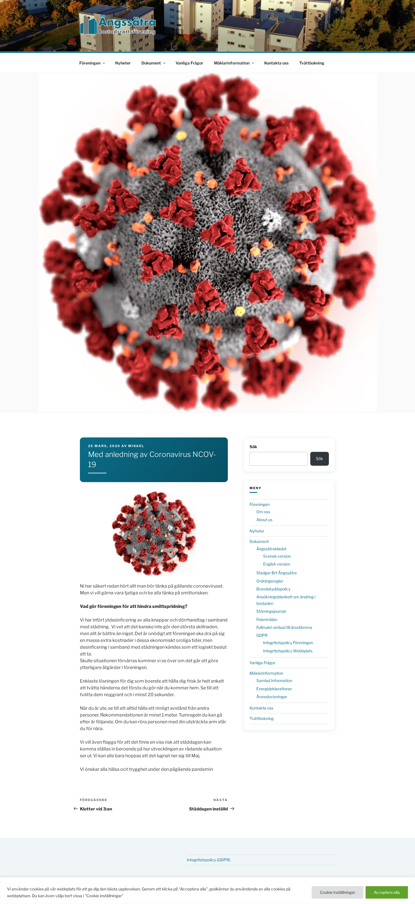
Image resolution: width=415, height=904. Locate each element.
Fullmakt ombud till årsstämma (284, 627)
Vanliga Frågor (189, 63)
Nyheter (123, 63)
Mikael (136, 446)
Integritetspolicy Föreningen (288, 642)
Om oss (263, 511)
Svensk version (277, 556)
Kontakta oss (276, 63)
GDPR (262, 635)
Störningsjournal (271, 611)
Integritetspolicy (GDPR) (208, 859)
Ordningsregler (269, 581)
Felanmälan (266, 619)
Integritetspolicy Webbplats (288, 650)
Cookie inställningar (337, 892)
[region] (207, 890)
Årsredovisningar (271, 696)
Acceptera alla (387, 892)
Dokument (151, 63)
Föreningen (90, 63)
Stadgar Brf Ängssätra (276, 572)
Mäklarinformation (232, 63)
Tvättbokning (311, 63)
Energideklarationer (274, 688)
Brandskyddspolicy (273, 588)
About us (264, 519)
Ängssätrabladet (271, 548)
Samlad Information (274, 680)
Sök (253, 446)
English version (276, 564)
